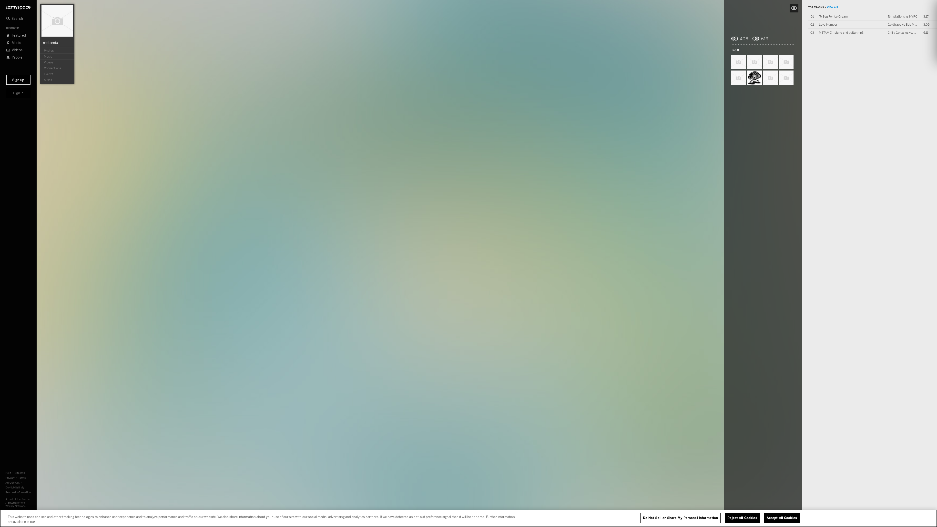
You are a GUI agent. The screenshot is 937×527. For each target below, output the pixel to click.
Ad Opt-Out (12, 482)
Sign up (18, 80)
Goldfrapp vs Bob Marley (904, 24)
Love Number (828, 24)
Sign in (18, 93)
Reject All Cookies (742, 518)
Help (8, 473)
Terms (22, 477)
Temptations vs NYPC (902, 16)
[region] (468, 518)
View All (833, 7)
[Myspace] (18, 6)
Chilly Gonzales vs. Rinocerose (908, 32)
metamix (50, 42)
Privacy (10, 477)
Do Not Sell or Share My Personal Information (680, 518)
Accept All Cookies (782, 518)
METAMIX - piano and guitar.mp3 (841, 32)
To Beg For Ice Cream (833, 16)
